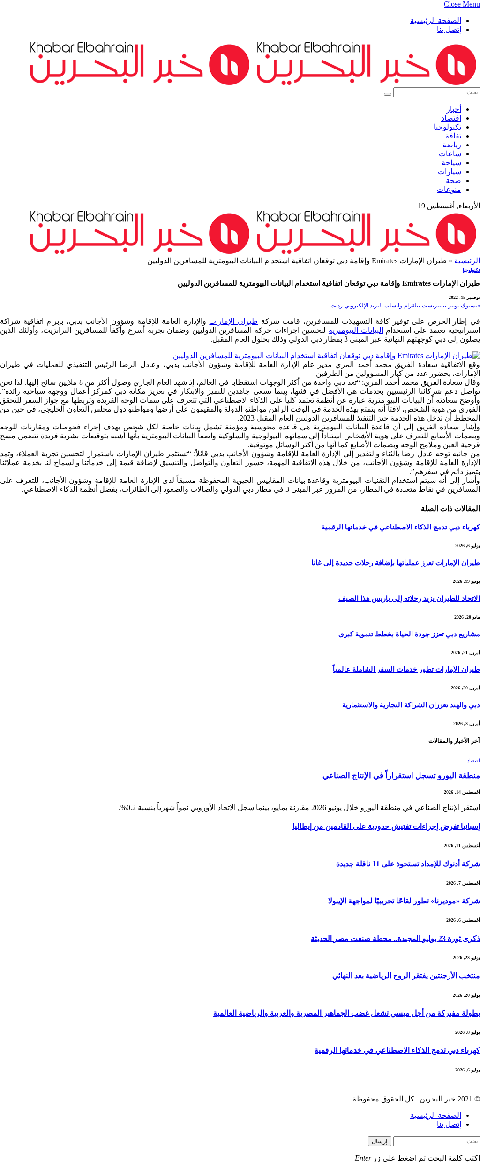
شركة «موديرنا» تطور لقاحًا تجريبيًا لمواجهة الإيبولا (404, 901)
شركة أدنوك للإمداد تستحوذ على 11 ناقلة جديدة (408, 864)
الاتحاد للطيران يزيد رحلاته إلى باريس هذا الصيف (409, 598)
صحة (453, 180)
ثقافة (453, 136)
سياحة (451, 163)
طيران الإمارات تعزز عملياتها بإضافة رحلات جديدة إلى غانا (395, 562)
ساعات (450, 154)
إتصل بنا (449, 29)
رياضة (451, 145)
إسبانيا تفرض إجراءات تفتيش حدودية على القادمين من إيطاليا (386, 826)
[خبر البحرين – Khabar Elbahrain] (253, 83)
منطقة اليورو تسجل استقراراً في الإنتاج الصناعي (401, 775)
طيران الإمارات (233, 321)
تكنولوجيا (447, 127)
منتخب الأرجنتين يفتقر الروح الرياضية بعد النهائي (406, 975)
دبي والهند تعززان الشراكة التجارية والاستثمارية (411, 705)
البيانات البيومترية (356, 330)
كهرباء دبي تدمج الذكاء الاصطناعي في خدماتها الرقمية (401, 527)
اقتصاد (451, 118)
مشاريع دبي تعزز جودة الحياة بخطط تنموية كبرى (409, 634)
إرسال (380, 1141)
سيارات (449, 172)
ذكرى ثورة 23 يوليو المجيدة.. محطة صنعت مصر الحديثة (395, 938)
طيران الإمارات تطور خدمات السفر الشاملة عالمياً (406, 669)
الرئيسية (467, 261)
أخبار (453, 109)
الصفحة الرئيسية (435, 20)
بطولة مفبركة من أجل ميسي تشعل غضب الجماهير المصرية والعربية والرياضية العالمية (346, 1013)
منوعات (449, 189)
